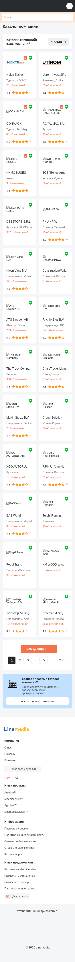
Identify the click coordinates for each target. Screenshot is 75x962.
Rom (7, 777)
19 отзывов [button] (31, 190)
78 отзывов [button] (67, 92)
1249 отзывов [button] (31, 631)
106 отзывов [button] (67, 631)
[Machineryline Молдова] (25, 6)
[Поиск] (69, 17)
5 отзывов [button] (31, 141)
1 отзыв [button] (31, 337)
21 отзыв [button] (31, 92)
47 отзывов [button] (67, 141)
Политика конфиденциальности (24, 834)
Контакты (10, 760)
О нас (8, 747)
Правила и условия (16, 828)
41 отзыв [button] (31, 484)
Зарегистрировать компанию (37, 701)
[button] (69, 6)
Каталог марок (13, 854)
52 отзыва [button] (67, 484)
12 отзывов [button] (31, 435)
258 (61, 660)
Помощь (9, 753)
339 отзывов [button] (31, 288)
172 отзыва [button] (67, 337)
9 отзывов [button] (67, 239)
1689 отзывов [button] (31, 533)
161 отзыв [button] (31, 386)
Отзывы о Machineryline (19, 847)
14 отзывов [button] (67, 386)
